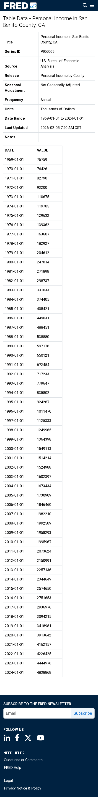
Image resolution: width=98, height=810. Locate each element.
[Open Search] (85, 6)
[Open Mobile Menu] (92, 6)
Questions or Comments (23, 760)
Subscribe (83, 713)
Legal (8, 780)
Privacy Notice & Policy (22, 788)
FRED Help (12, 767)
